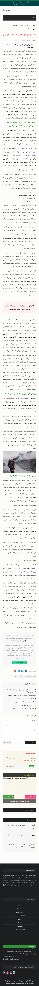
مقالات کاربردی (19, 912)
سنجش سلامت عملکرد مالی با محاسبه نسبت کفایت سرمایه (16, 846)
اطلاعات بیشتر (30, 797)
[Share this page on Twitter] (22, 671)
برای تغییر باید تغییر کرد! (28, 705)
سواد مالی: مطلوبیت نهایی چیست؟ (17, 835)
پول (16, 677)
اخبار (19, 905)
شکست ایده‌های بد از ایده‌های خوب (25, 702)
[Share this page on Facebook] (26, 671)
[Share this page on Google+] (15, 671)
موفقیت (26, 677)
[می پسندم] (28, 29)
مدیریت (24, 26)
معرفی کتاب (19, 926)
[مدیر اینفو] (19, 10)
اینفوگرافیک (19, 923)
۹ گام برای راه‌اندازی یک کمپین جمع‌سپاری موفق (21, 695)
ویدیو (19, 919)
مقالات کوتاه (17, 26)
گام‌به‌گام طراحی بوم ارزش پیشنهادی (19, 801)
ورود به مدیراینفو (23, 2)
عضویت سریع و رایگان (20, 662)
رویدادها (19, 909)
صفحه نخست (32, 26)
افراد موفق (32, 677)
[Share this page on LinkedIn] (18, 671)
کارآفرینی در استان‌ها (19, 930)
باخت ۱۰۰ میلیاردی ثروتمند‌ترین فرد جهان (23, 708)
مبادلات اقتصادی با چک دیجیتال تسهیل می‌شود (22, 699)
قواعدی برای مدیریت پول (27, 155)
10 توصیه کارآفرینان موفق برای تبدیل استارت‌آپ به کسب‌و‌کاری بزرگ (19, 691)
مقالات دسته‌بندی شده (19, 916)
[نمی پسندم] (34, 29)
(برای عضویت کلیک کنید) (10, 885)
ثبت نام (12, 2)
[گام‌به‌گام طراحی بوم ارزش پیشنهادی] (19, 790)
